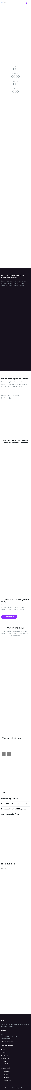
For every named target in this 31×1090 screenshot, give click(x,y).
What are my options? (9, 799)
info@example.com (7, 1042)
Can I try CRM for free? (10, 814)
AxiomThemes (5, 1088)
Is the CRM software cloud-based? (14, 804)
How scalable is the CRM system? (13, 809)
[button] (15, 798)
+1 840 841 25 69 (7, 1045)
